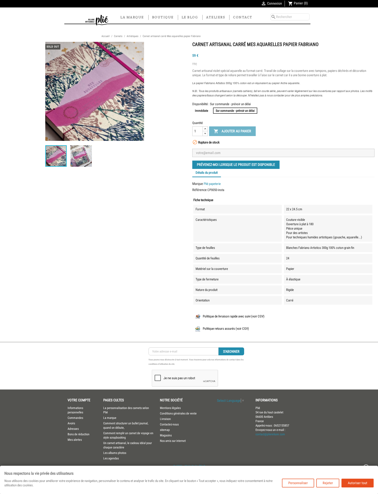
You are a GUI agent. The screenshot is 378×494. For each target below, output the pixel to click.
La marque (132, 17)
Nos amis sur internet (173, 441)
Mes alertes (75, 439)
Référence (199, 190)
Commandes (75, 418)
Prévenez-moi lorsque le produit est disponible (236, 165)
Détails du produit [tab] (207, 173)
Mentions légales (170, 408)
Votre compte (79, 400)
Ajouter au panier (232, 131)
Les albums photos (114, 453)
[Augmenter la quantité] (205, 128)
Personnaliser (298, 483)
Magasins (166, 435)
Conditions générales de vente (178, 413)
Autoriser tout (357, 483)
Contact (242, 17)
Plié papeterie (212, 184)
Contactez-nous (169, 424)
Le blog (190, 17)
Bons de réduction (78, 434)
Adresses (73, 428)
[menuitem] (128, 410)
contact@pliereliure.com (270, 434)
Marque (197, 184)
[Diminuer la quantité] (205, 133)
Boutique (163, 17)
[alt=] (85, 20)
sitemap (165, 430)
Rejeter (328, 483)
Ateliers (215, 17)
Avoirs (71, 423)
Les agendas (111, 458)
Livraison (165, 419)
